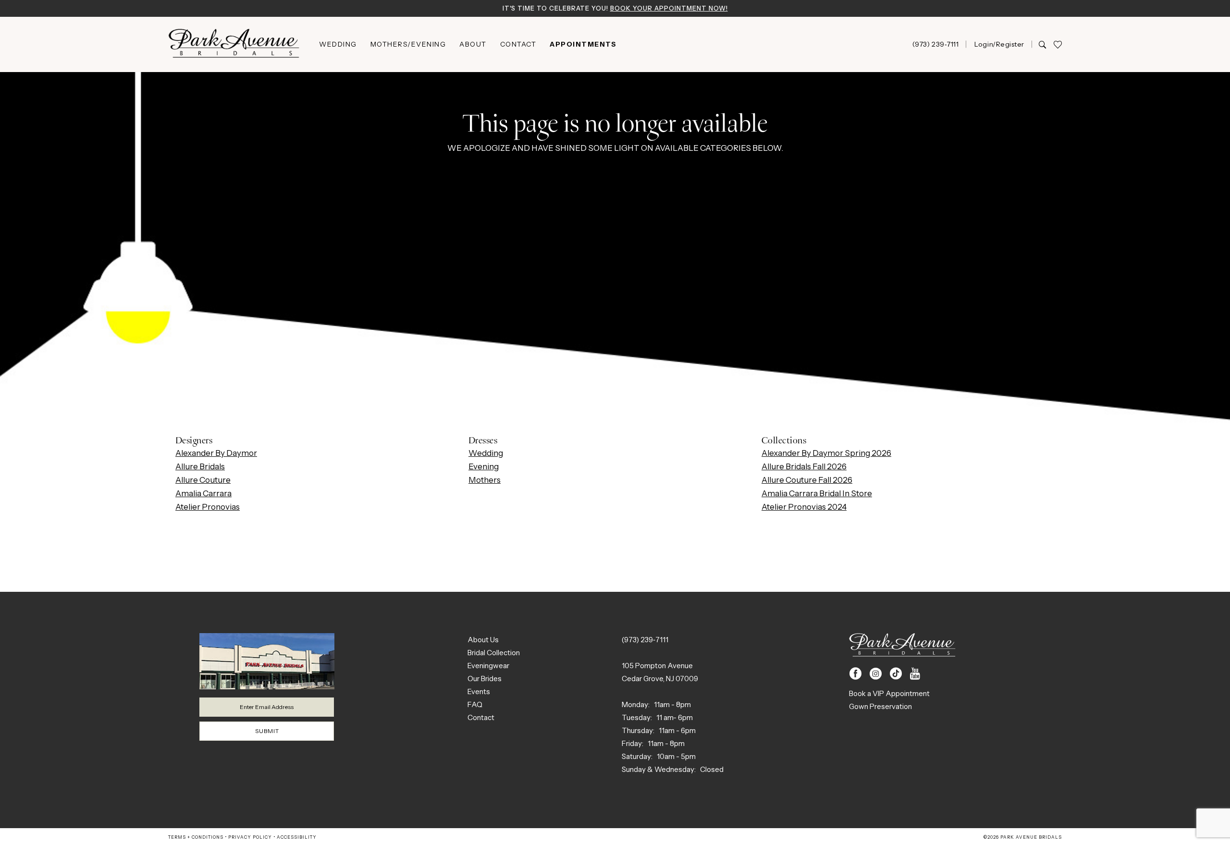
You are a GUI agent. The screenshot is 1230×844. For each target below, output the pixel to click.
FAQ (474, 704)
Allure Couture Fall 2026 (807, 480)
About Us (483, 639)
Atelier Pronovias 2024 (804, 507)
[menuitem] (338, 44)
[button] (999, 44)
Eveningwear (488, 665)
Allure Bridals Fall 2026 (804, 466)
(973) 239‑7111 (645, 639)
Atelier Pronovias (207, 507)
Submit (267, 730)
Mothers (484, 480)
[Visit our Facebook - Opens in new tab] (855, 673)
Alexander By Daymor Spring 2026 (826, 453)
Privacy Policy (250, 837)
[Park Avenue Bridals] (234, 44)
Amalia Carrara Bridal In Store (817, 493)
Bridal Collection (493, 652)
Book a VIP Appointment (889, 693)
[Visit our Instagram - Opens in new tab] (875, 673)
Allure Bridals (200, 466)
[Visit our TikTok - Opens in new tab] (895, 673)
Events (478, 691)
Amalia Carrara (203, 493)
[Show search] (1042, 44)
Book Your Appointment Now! (669, 8)
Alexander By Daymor (216, 453)
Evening (483, 466)
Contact (480, 717)
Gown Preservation (880, 706)
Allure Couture (203, 480)
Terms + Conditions (195, 837)
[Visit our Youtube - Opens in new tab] (915, 673)
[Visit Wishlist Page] (1057, 44)
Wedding (485, 453)
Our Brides (484, 678)
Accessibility (297, 837)
